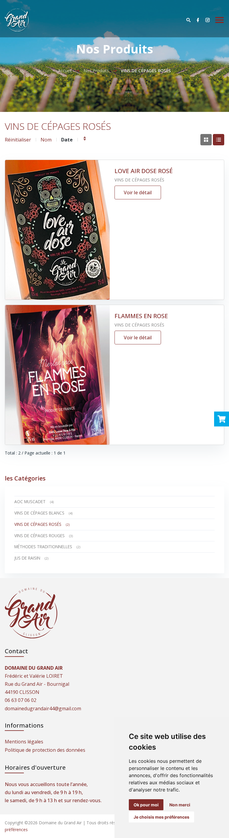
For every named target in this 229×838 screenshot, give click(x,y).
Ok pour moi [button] (146, 804)
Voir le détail (138, 192)
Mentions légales (24, 741)
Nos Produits (96, 70)
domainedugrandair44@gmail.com (43, 708)
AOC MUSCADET (34, 501)
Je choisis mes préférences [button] (161, 816)
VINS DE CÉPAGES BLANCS (43, 513)
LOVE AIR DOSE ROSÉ (143, 171)
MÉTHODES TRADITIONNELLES (47, 546)
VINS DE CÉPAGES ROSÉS (139, 180)
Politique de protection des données (45, 750)
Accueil (65, 70)
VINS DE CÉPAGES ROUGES (43, 535)
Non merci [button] (179, 804)
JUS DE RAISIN (31, 558)
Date (67, 139)
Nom (46, 139)
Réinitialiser (18, 139)
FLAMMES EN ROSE (141, 316)
